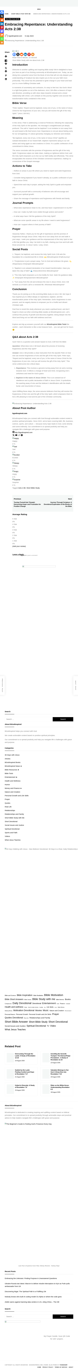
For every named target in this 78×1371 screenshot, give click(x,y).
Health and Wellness (12, 781)
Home (39, 1367)
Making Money (8, 1010)
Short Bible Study (33, 488)
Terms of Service (61, 1367)
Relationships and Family (14, 814)
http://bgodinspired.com (23, 432)
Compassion (8, 1003)
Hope (25, 1007)
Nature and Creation (12, 792)
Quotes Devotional (14, 1017)
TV (48, 1026)
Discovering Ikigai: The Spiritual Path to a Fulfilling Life (25, 1291)
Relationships (10, 810)
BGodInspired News (12, 766)
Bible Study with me (43, 999)
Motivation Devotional (23, 1010)
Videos (7, 836)
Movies (38, 1010)
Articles (7, 759)
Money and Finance (12, 788)
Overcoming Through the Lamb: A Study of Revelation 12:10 (25, 1056)
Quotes (7, 803)
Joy (45, 1007)
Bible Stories (27, 999)
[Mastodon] (2, 31)
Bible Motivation (53, 995)
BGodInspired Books (12, 762)
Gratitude (68, 1003)
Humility (41, 1007)
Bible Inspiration (24, 995)
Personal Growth (22, 1014)
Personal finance (10, 1014)
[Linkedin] (25, 54)
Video (53, 1026)
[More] (32, 54)
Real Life (8, 807)
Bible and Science (10, 995)
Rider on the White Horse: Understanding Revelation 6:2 (60, 1087)
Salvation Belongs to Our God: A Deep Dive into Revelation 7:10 (60, 1072)
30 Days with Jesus (12, 755)
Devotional (36, 1003)
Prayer (7, 799)
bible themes (60, 999)
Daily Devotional (22, 1003)
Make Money (61, 1007)
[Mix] (2, 35)
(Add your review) (19, 546)
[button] (39, 9)
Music (46, 1010)
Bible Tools (9, 773)
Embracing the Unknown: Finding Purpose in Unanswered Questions (31, 1278)
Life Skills (50, 1007)
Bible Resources (11, 770)
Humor (7, 785)
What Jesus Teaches (13, 840)
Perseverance (68, 1010)
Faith (58, 1003)
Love (56, 1007)
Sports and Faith (11, 833)
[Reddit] (21, 54)
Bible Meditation (38, 995)
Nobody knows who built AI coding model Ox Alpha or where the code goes (33, 1297)
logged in (23, 555)
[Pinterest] (29, 54)
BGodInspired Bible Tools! (57, 324)
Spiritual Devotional (12, 829)
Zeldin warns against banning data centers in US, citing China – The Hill (32, 1302)
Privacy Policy (48, 1367)
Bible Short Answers (14, 999)
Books (68, 999)
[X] (18, 54)
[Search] (66, 10)
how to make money (33, 1007)
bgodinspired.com (15, 36)
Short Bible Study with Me (13, 19)
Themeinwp (63, 1365)
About (71, 1367)
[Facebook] (14, 54)
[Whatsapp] (2, 39)
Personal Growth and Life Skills (17, 796)
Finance (62, 1003)
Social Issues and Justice (14, 825)
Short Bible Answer (16, 1021)
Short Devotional (11, 821)
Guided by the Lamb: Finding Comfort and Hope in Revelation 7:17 (24, 1072)
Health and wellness (14, 1007)
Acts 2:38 (21, 488)
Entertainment (10, 777)
